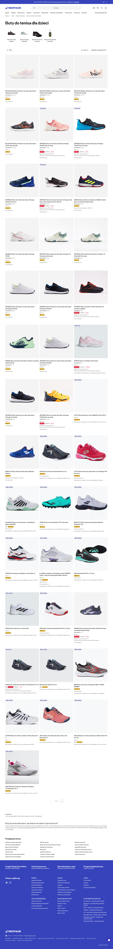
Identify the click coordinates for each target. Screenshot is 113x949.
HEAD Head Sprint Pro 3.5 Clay (84, 573)
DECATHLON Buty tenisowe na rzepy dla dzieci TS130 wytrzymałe (89, 92)
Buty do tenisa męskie (11, 40)
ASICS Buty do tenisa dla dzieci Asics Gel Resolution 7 (53, 736)
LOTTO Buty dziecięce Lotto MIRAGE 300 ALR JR (90, 415)
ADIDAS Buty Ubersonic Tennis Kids (17, 628)
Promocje (77, 12)
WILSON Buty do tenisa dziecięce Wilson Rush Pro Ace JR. (91, 736)
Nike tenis (43, 849)
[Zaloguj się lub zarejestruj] (102, 8)
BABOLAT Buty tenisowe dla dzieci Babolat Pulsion (19, 472)
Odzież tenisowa (80, 854)
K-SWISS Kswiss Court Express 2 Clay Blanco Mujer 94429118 (20, 523)
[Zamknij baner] (106, 2)
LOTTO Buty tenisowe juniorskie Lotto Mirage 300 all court (90, 472)
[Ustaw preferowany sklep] (94, 8)
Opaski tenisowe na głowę (13, 856)
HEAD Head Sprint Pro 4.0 (48, 684)
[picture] (22, 71)
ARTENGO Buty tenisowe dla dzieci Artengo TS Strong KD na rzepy (89, 255)
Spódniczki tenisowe (46, 847)
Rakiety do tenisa (80, 842)
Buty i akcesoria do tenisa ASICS (14, 854)
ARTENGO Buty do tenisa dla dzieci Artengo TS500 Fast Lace (20, 201)
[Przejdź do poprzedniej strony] (51, 801)
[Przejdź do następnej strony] (62, 801)
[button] (53, 154)
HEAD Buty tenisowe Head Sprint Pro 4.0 (53, 471)
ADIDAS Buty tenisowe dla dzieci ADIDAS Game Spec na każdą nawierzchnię (90, 201)
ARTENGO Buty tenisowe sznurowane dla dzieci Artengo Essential (56, 307)
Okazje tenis (9, 852)
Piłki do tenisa (44, 842)
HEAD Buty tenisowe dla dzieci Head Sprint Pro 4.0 (22, 684)
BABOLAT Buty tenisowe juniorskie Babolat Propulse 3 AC (88, 523)
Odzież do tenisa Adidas (47, 854)
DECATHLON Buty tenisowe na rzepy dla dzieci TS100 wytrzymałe (20, 92)
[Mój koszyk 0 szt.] (106, 8)
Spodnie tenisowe (45, 852)
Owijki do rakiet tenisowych (83, 849)
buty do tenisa (98, 827)
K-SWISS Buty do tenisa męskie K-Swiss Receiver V (21, 736)
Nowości (84, 12)
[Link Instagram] (10, 882)
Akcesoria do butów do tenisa (50, 40)
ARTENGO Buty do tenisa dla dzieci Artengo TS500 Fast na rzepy (54, 144)
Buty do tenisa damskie (24, 40)
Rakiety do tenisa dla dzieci (13, 842)
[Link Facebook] (6, 882)
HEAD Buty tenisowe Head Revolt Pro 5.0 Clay (55, 628)
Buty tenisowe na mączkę (37, 40)
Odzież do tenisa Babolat (12, 844)
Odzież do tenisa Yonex (47, 856)
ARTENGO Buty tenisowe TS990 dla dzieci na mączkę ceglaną (89, 307)
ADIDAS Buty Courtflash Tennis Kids (86, 361)
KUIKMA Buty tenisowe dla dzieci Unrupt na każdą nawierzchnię (22, 362)
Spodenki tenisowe (80, 847)
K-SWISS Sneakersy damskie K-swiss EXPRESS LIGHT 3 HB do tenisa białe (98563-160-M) (55, 574)
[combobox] (99, 50)
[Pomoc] (98, 8)
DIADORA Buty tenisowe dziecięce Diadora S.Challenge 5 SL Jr (19, 787)
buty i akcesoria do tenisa (27, 827)
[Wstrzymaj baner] (103, 2)
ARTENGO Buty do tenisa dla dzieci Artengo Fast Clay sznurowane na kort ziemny (56, 201)
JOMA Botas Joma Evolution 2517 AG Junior (54, 522)
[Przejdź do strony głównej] (13, 8)
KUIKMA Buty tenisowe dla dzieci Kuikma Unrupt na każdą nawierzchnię (90, 629)
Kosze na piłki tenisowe (82, 844)
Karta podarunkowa (101, 12)
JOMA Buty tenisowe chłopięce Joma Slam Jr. (20, 573)
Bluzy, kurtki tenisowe (11, 847)
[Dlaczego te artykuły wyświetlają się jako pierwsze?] (82, 50)
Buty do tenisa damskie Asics (83, 852)
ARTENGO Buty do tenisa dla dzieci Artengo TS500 (20, 255)
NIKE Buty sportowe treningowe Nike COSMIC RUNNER (89, 685)
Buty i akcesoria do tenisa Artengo (50, 844)
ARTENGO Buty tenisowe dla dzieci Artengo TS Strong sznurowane (55, 255)
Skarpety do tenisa (10, 849)
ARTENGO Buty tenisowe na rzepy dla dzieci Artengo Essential (20, 307)
